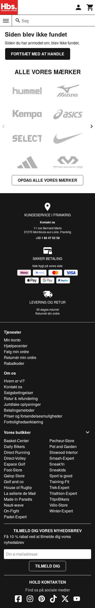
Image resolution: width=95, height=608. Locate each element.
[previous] (3, 126)
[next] (91, 126)
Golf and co (14, 481)
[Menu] (6, 21)
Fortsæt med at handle (37, 54)
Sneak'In (57, 464)
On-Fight (11, 511)
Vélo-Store (58, 505)
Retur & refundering (21, 398)
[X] (65, 599)
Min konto (12, 340)
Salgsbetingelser (18, 392)
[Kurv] (90, 7)
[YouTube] (77, 599)
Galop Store (14, 475)
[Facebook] (18, 599)
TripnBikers (59, 499)
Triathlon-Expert (63, 493)
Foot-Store (13, 470)
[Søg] (18, 20)
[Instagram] (30, 599)
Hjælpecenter (15, 346)
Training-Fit (59, 481)
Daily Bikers (14, 446)
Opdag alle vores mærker (47, 180)
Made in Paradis (18, 499)
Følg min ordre (16, 351)
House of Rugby (18, 487)
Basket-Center (16, 440)
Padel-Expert (15, 516)
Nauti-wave (14, 505)
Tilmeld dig (47, 566)
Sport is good (60, 475)
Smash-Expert (61, 458)
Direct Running (17, 452)
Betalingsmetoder (19, 410)
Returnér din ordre (47, 313)
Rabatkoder (14, 363)
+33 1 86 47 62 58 (48, 238)
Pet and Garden (63, 446)
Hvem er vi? (14, 381)
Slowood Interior (63, 452)
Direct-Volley (15, 458)
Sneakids (57, 470)
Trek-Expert (59, 487)
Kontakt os (47, 222)
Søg (25, 20)
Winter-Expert (61, 511)
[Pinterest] (42, 599)
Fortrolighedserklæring (23, 422)
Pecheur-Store (61, 440)
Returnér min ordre (20, 357)
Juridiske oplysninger (22, 404)
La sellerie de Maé (20, 493)
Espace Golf (14, 464)
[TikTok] (53, 599)
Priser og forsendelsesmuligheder (33, 416)
